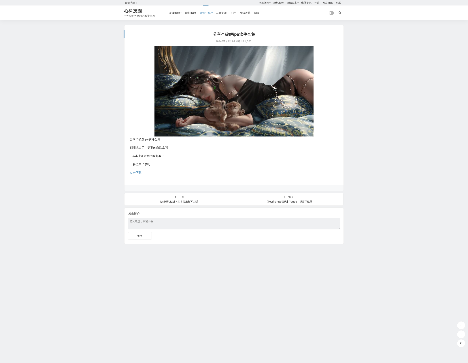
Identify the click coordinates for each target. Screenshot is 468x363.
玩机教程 (278, 2)
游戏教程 (264, 2)
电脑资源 (306, 2)
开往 (317, 2)
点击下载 (135, 172)
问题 (338, 2)
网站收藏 (327, 2)
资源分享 (292, 2)
